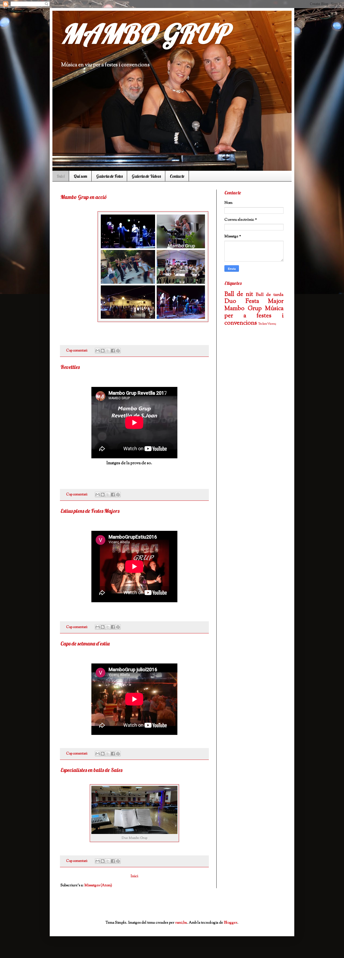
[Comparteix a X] (107, 350)
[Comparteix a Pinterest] (118, 350)
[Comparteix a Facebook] (113, 350)
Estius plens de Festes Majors (89, 510)
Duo (230, 301)
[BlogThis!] (102, 350)
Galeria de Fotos (109, 176)
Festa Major (264, 301)
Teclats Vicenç (267, 324)
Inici (60, 176)
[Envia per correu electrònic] (97, 350)
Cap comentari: (77, 350)
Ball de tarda (270, 295)
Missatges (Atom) (98, 885)
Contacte (177, 176)
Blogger (230, 923)
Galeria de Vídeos (146, 176)
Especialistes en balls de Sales (91, 770)
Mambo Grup (243, 308)
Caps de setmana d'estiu (85, 643)
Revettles (70, 367)
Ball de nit (238, 294)
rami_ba (181, 923)
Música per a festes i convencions (254, 316)
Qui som (80, 176)
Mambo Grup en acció (83, 197)
